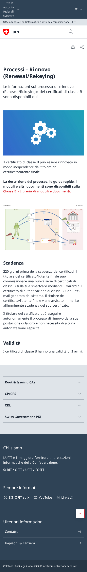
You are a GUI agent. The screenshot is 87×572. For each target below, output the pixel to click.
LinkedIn (67, 497)
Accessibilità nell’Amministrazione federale (52, 566)
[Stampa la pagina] (72, 47)
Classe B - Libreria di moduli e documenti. (37, 191)
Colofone (8, 566)
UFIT (16, 32)
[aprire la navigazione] (81, 32)
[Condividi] (81, 47)
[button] (80, 513)
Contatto (11, 531)
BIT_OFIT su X (18, 497)
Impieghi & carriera (20, 543)
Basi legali (21, 566)
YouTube (45, 497)
